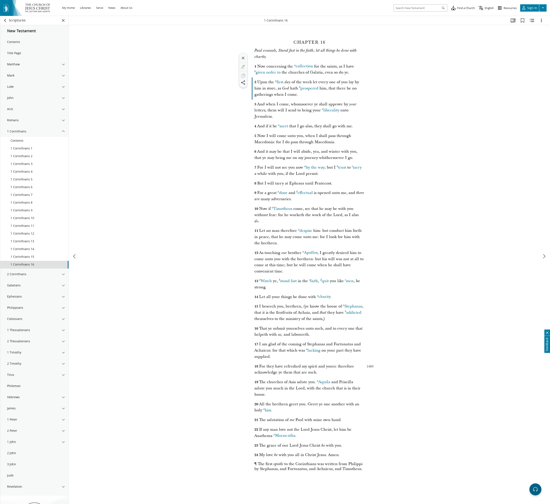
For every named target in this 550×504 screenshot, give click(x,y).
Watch (266, 281)
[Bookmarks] (522, 20)
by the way (315, 167)
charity (324, 297)
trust (342, 167)
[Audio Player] (535, 489)
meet (284, 126)
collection (304, 66)
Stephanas (353, 306)
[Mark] (243, 66)
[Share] (243, 82)
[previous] (74, 256)
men (350, 281)
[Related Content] (532, 20)
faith (314, 281)
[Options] (541, 20)
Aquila (324, 382)
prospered (309, 88)
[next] (544, 256)
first (280, 82)
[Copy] (243, 75)
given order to (268, 72)
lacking (313, 350)
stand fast (288, 281)
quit (325, 281)
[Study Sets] (513, 20)
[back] (5, 20)
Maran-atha (285, 435)
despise (305, 230)
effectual (305, 192)
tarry (357, 167)
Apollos (311, 252)
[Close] (243, 58)
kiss (268, 410)
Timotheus (282, 208)
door (283, 192)
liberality (331, 110)
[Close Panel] (63, 20)
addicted (353, 312)
